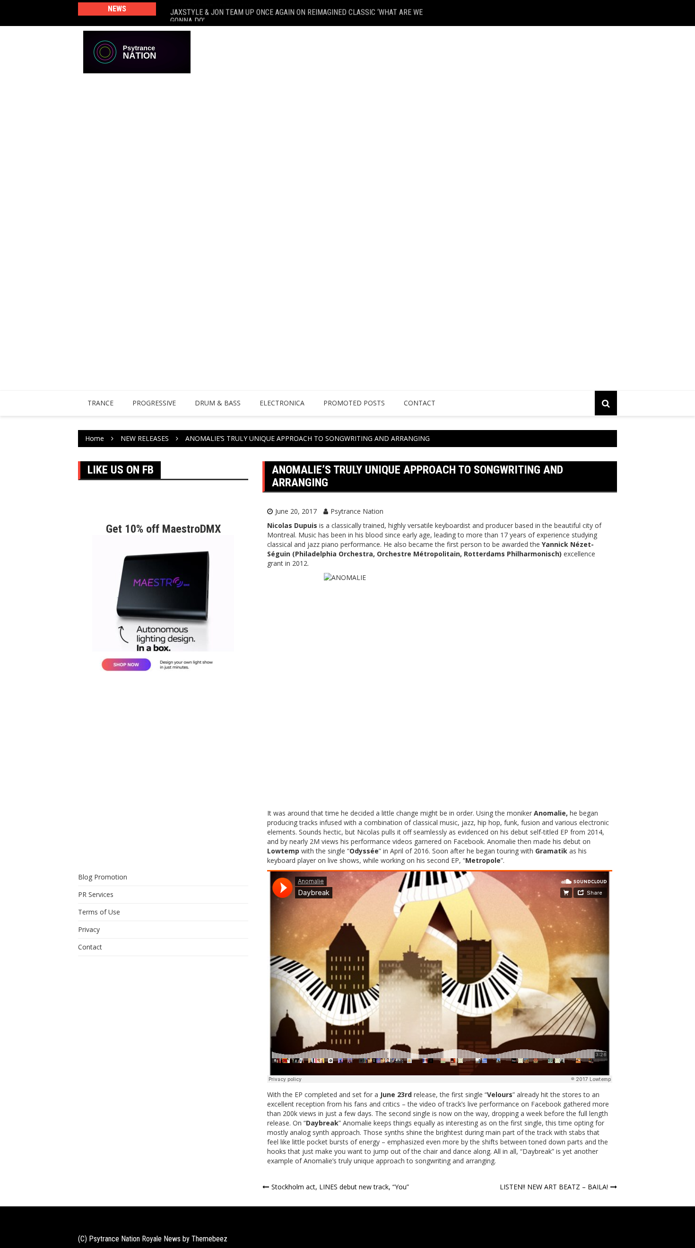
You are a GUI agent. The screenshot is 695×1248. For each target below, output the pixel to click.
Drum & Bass (218, 402)
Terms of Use (99, 911)
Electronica (282, 402)
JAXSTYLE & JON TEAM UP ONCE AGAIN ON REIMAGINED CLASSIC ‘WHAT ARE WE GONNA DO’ (296, 13)
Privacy (89, 929)
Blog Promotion (102, 876)
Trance (100, 402)
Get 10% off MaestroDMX (163, 529)
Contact (419, 402)
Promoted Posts (354, 402)
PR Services (95, 894)
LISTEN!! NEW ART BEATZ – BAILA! (554, 1186)
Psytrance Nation (356, 511)
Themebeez (209, 1238)
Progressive (154, 402)
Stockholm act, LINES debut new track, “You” (340, 1186)
